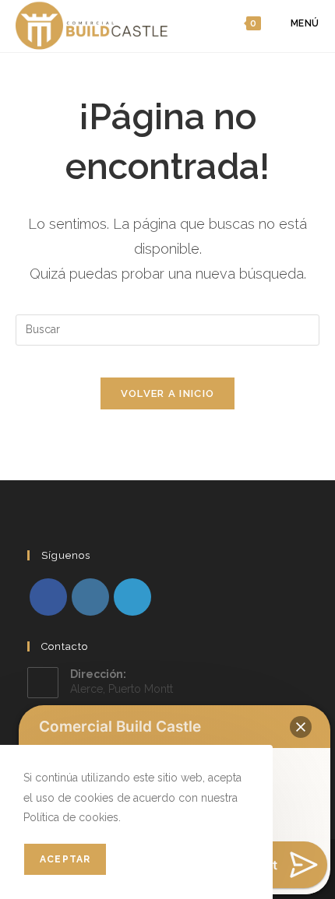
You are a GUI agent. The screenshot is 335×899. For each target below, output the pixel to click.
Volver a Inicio (168, 393)
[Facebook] (48, 597)
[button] (301, 727)
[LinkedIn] (132, 597)
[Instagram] (90, 597)
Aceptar (65, 859)
